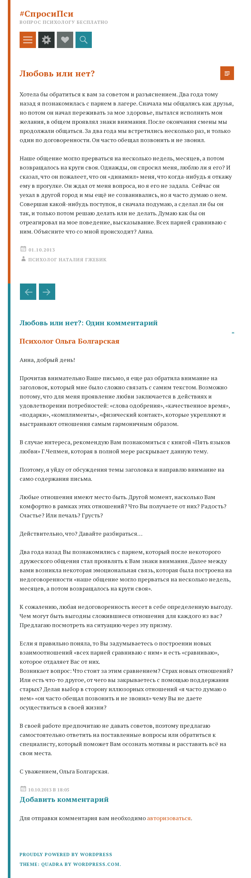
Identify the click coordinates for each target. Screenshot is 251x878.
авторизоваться (169, 818)
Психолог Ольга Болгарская (70, 341)
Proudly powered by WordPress (66, 854)
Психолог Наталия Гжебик (67, 259)
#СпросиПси (47, 13)
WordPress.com (96, 864)
